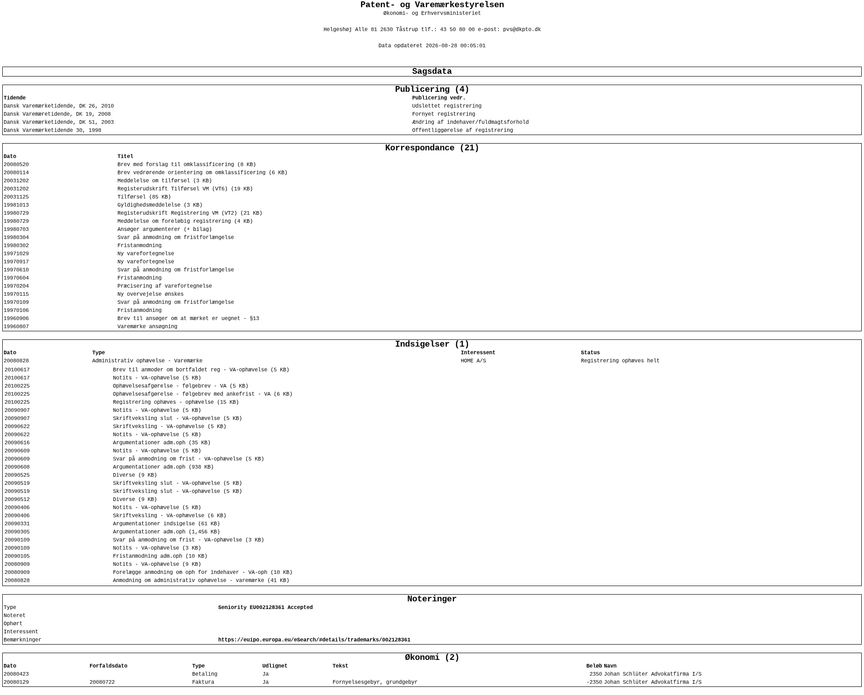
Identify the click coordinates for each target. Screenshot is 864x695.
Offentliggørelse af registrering (462, 130)
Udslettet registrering (447, 106)
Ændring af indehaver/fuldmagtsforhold (470, 122)
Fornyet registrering (443, 114)
